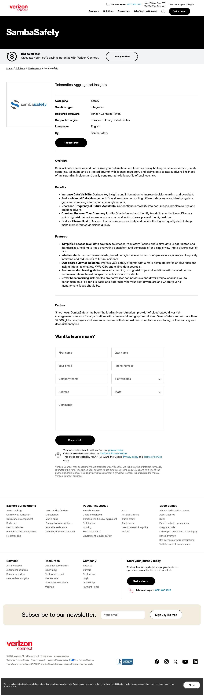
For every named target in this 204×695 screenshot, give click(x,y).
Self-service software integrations (176, 540)
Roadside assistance (56, 527)
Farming (87, 527)
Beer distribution (91, 510)
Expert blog (51, 570)
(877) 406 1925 (134, 4)
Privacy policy (130, 456)
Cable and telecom (92, 514)
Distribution (89, 523)
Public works (128, 523)
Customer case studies (57, 565)
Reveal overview (167, 535)
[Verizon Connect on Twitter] (175, 662)
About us (87, 565)
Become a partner (15, 574)
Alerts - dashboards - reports (174, 510)
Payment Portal (91, 586)
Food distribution (91, 531)
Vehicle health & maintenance (174, 544)
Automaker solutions (17, 570)
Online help (89, 582)
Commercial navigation (18, 514)
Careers (87, 570)
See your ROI (122, 56)
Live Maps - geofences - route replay (178, 531)
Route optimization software (60, 531)
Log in (191, 4)
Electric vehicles (14, 527)
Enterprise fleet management (21, 531)
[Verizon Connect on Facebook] (157, 661)
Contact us (89, 574)
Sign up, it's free (166, 615)
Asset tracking (14, 510)
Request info (71, 142)
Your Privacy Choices (84, 660)
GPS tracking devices (57, 510)
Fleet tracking (13, 535)
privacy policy (115, 450)
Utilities (126, 531)
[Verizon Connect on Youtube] (185, 662)
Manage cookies (61, 656)
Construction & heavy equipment (100, 519)
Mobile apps (52, 519)
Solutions (108, 11)
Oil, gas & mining (130, 514)
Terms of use (46, 656)
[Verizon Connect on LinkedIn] (195, 661)
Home (9, 68)
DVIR (162, 519)
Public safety (128, 519)
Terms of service (153, 456)
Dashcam (11, 523)
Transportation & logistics (135, 527)
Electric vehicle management (174, 523)
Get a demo (179, 11)
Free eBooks (51, 578)
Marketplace (34, 68)
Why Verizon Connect (145, 11)
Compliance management (19, 519)
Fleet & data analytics (17, 578)
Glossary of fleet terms (56, 582)
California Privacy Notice (113, 453)
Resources (124, 11)
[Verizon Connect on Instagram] (166, 661)
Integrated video (167, 527)
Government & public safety (97, 535)
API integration (14, 565)
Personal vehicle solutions (59, 523)
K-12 (124, 510)
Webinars (50, 586)
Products (94, 11)
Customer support (177, 4)
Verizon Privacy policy (58, 660)
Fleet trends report (54, 574)
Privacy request (38, 660)
